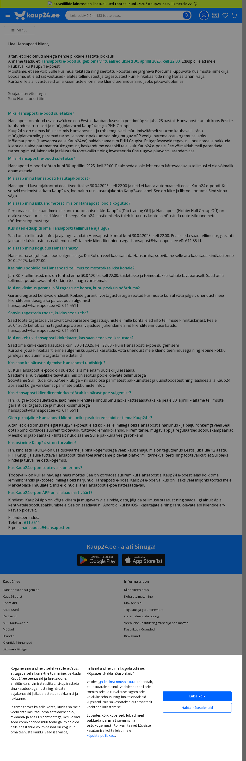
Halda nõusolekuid (197, 707)
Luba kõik (197, 696)
